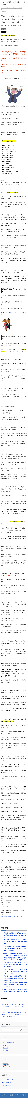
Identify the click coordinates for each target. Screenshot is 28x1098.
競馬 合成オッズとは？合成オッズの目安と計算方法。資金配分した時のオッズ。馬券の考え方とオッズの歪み (15, 948)
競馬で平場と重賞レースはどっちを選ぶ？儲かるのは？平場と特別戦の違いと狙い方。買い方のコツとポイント (15, 971)
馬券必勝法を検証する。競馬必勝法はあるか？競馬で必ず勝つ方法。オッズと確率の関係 (15, 935)
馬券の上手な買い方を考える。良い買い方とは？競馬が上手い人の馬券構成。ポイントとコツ (15, 991)
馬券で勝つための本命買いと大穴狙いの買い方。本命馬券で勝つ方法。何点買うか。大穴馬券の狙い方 (15, 978)
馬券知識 (4, 29)
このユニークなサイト (13, 312)
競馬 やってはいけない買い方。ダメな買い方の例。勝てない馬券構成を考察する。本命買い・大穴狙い (15, 964)
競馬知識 (5, 1045)
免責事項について (6, 1082)
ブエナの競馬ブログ (7, 1080)
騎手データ (6, 1050)
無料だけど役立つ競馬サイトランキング (11, 916)
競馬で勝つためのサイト (9, 1042)
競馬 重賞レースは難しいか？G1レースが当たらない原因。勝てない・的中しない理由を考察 (15, 941)
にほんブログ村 (6, 1066)
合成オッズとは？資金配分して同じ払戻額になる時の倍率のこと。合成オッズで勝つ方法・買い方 (15, 984)
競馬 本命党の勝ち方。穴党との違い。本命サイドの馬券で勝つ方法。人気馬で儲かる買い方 (13, 1007)
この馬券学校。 (5, 906)
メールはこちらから (7, 1085)
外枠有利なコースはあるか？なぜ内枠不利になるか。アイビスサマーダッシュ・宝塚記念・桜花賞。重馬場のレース (14, 1014)
